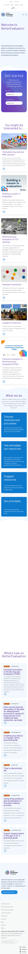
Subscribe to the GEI (8, 941)
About (21, 5)
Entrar (17, 1)
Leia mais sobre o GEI (8, 892)
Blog (12, 5)
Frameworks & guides (7, 906)
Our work (7, 5)
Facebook (24, 949)
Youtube (24, 951)
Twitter (24, 947)
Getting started (5, 903)
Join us (11, 1)
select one (10, 94)
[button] (23, 14)
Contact (16, 5)
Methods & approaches (7, 909)
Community (4, 916)
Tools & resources (6, 913)
